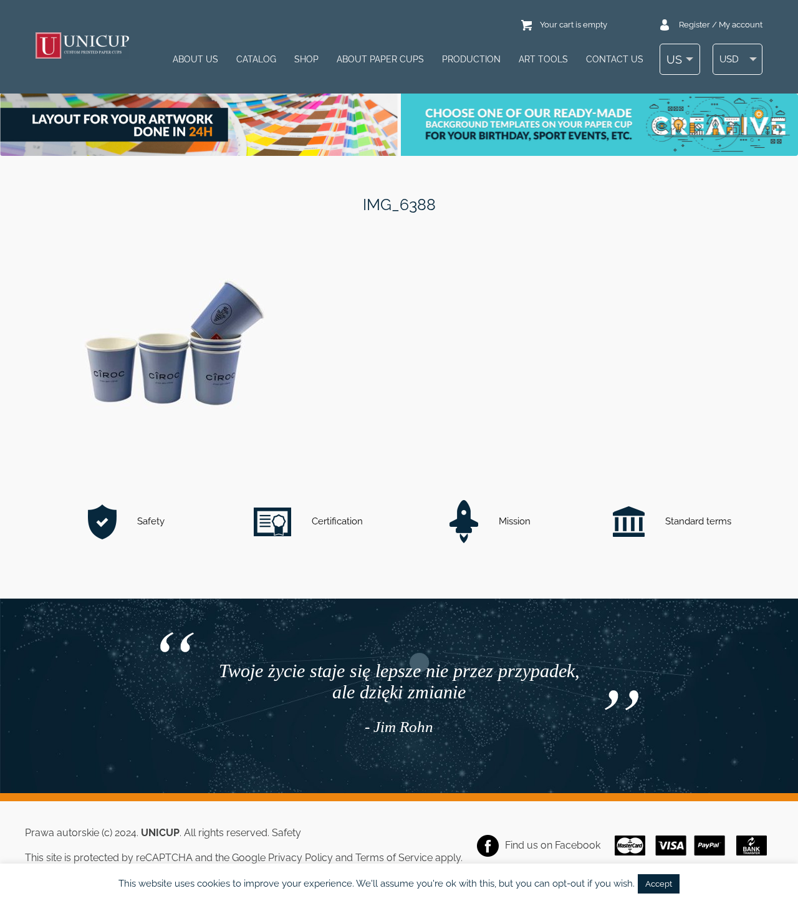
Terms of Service (394, 858)
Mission (513, 521)
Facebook (577, 845)
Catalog (256, 59)
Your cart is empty (573, 24)
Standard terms (697, 521)
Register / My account (720, 24)
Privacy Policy (300, 858)
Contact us (614, 59)
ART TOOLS (543, 59)
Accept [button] (658, 884)
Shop (306, 59)
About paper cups (380, 59)
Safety (150, 521)
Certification (336, 521)
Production (471, 59)
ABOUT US (195, 59)
